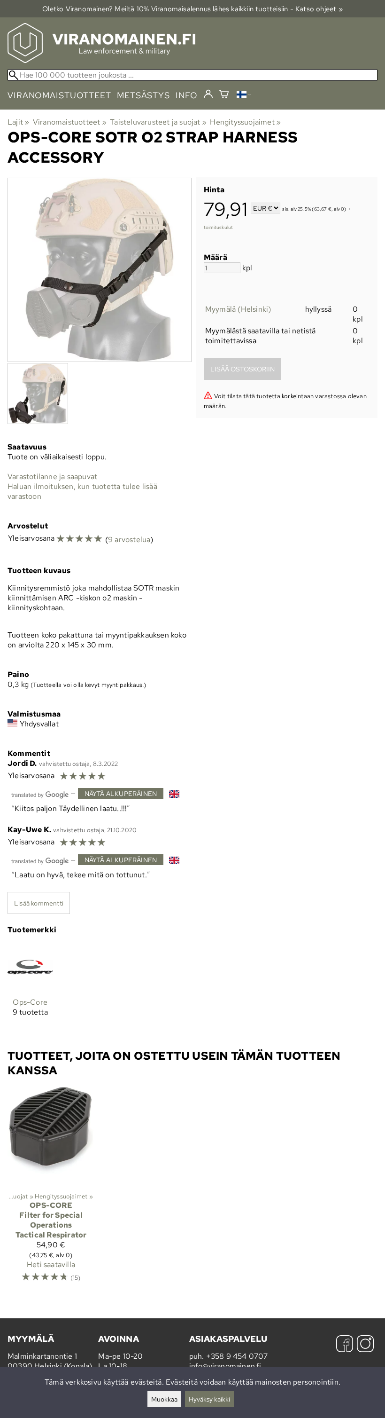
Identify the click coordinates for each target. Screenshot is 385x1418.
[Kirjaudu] (208, 94)
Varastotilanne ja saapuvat (52, 476)
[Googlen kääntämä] (40, 794)
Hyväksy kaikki (209, 1398)
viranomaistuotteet (59, 95)
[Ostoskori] (224, 95)
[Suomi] (244, 96)
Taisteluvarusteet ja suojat (158, 122)
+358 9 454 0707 (237, 1356)
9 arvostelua (129, 539)
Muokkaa (164, 1398)
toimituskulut (218, 227)
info (187, 95)
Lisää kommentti (38, 902)
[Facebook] (344, 1345)
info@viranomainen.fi (225, 1366)
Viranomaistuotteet (70, 122)
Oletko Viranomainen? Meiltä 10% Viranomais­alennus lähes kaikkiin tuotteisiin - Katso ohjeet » (192, 8)
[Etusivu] (101, 60)
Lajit (18, 122)
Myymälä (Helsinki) (238, 309)
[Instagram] (365, 1345)
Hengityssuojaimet (245, 122)
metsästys (143, 95)
